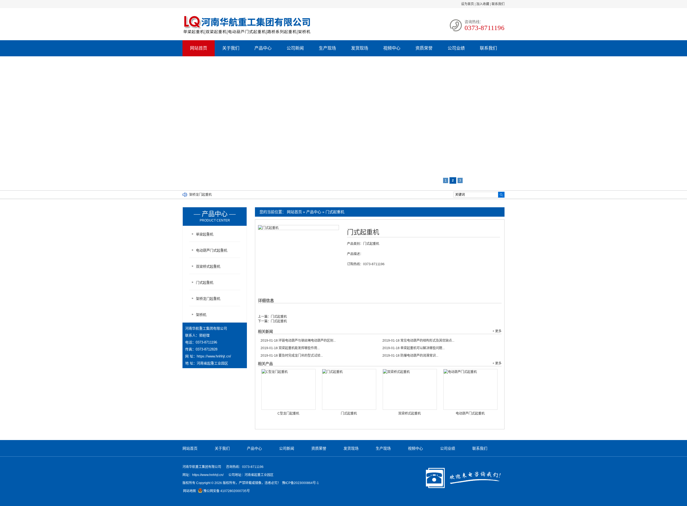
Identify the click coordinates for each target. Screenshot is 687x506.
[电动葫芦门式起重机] (470, 389)
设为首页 (467, 4)
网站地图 (189, 491)
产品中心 (263, 48)
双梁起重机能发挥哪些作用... (290, 348)
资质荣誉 (424, 48)
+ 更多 (497, 331)
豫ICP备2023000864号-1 (300, 483)
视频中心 (391, 48)
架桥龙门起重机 (200, 198)
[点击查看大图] (268, 228)
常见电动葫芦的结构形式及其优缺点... (418, 340)
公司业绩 (456, 48)
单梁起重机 (204, 234)
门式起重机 (335, 212)
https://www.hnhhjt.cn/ (214, 356)
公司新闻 (295, 48)
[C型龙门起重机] (288, 389)
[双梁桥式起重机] (410, 389)
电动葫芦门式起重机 (470, 413)
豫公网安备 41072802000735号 (226, 491)
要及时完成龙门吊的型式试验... (292, 355)
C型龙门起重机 (288, 413)
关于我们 (230, 48)
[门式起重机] (349, 389)
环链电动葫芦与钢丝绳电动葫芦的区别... (298, 340)
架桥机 (201, 315)
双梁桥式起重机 (409, 413)
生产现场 (327, 48)
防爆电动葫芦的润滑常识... (410, 355)
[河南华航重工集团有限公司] (246, 34)
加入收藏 (482, 4)
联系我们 (498, 4)
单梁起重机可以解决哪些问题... (413, 348)
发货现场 (359, 48)
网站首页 (198, 48)
